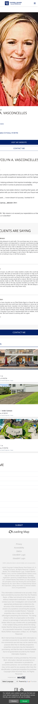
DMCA (19, 551)
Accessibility (19, 547)
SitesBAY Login (19, 558)
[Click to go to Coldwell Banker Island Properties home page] (17, 3)
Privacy (19, 544)
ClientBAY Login (19, 554)
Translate (34, 681)
